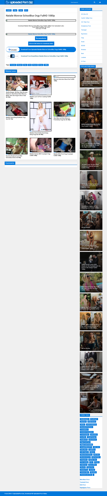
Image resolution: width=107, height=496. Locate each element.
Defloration (94, 434)
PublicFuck (84, 464)
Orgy (15, 10)
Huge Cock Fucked (86, 444)
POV (91, 462)
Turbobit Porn (84, 482)
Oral (30, 65)
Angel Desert (91, 421)
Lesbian (83, 57)
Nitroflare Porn (85, 479)
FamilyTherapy (92, 437)
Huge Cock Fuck (85, 442)
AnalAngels (94, 419)
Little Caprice (84, 452)
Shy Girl (83, 467)
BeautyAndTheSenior (86, 427)
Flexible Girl (84, 439)
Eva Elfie (83, 437)
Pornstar (13, 65)
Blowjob (19, 65)
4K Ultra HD (84, 14)
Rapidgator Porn (85, 487)
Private (97, 462)
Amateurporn (85, 419)
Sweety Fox (84, 469)
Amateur (83, 49)
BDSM (83, 45)
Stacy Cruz (90, 467)
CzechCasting (84, 434)
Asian (82, 41)
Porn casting (84, 462)
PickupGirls (84, 459)
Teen (20, 10)
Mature (92, 452)
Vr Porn (83, 61)
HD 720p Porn (85, 22)
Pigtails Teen (92, 459)
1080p (46, 65)
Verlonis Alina (84, 472)
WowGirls (93, 472)
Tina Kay (92, 469)
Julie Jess (96, 447)
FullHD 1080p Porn (86, 18)
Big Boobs (84, 34)
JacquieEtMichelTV (86, 447)
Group (40, 65)
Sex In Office (92, 464)
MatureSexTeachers (86, 454)
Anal (82, 53)
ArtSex (82, 424)
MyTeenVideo (96, 457)
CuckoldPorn (84, 429)
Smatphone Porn (86, 26)
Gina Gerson (92, 439)
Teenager (84, 30)
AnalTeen (83, 421)
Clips (25, 65)
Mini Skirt (96, 454)
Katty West (84, 449)
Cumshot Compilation (87, 432)
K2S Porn (83, 485)
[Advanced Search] (94, 2)
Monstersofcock (85, 457)
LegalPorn (92, 449)
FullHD (9, 10)
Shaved (35, 65)
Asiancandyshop (91, 424)
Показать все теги (86, 475)
